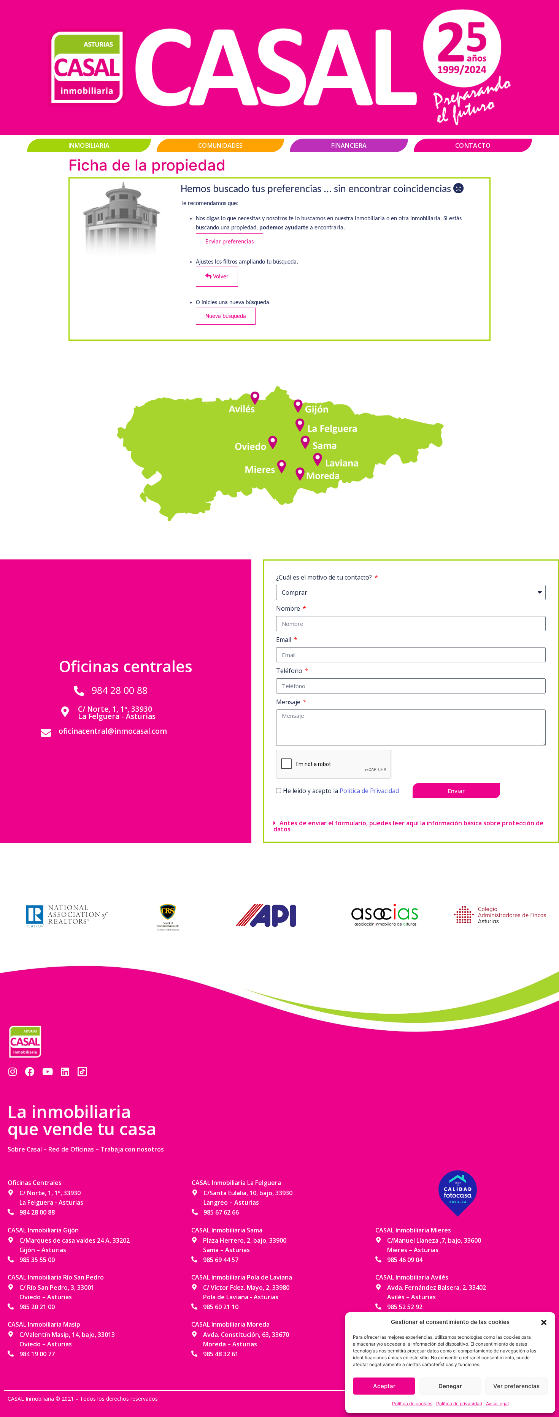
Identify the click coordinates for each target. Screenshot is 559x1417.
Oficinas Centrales (35, 1182)
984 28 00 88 (120, 690)
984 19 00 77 (37, 1354)
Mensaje (289, 702)
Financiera (349, 145)
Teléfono (290, 671)
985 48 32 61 (220, 1354)
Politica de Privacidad (369, 791)
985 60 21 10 (220, 1307)
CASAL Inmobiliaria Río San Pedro (56, 1277)
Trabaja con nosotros (132, 1149)
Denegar (450, 1386)
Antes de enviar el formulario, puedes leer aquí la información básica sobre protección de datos (408, 826)
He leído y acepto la (341, 791)
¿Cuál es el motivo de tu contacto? (324, 577)
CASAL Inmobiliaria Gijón (43, 1230)
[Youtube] (47, 1071)
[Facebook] (30, 1071)
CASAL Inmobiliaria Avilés (411, 1277)
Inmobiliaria (89, 145)
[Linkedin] (65, 1071)
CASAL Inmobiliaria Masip (44, 1324)
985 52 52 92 (404, 1307)
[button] (544, 1322)
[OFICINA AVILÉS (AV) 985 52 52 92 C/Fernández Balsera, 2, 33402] (257, 395)
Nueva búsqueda (225, 316)
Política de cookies (412, 1403)
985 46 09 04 (404, 1260)
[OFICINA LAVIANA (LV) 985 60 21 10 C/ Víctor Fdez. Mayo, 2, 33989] (317, 457)
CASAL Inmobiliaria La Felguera (236, 1182)
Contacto (473, 145)
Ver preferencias (516, 1386)
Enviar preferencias (229, 242)
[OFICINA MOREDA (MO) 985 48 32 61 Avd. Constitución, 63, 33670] (298, 471)
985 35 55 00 (37, 1260)
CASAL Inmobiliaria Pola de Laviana (241, 1277)
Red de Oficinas (71, 1149)
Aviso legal (497, 1403)
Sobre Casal (25, 1149)
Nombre (289, 608)
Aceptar (384, 1386)
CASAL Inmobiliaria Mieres (413, 1230)
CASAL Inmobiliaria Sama (226, 1230)
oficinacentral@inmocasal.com (113, 731)
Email (284, 639)
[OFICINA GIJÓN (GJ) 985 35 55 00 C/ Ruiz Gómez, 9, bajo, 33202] (298, 407)
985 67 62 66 (221, 1212)
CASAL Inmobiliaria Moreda (230, 1324)
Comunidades (220, 145)
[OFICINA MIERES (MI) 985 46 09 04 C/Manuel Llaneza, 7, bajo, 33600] (283, 464)
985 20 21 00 (37, 1307)
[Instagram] (12, 1071)
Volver (220, 277)
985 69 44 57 (220, 1260)
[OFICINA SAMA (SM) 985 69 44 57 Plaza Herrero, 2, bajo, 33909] (306, 440)
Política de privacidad (459, 1403)
